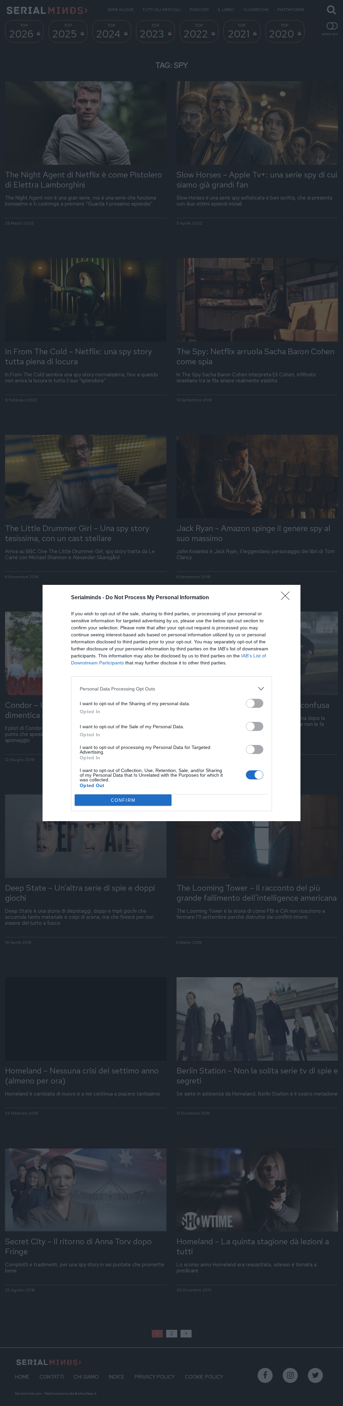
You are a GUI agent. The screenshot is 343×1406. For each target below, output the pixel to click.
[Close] (287, 598)
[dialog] (171, 703)
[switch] (254, 703)
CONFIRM (123, 800)
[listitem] (171, 688)
